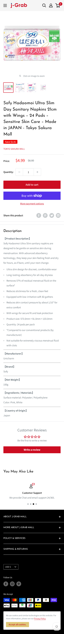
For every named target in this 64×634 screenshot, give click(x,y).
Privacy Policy (40, 618)
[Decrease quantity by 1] (19, 172)
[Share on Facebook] (38, 215)
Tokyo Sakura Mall (14, 148)
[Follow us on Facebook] (5, 583)
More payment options (32, 203)
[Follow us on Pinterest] (18, 583)
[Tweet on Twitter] (51, 215)
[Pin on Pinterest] (45, 215)
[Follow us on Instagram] (12, 583)
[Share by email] (58, 215)
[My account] (51, 5)
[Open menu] (5, 5)
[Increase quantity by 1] (37, 172)
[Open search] (44, 5)
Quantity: (8, 172)
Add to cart (32, 184)
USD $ (8, 566)
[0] (58, 5)
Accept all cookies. (17, 624)
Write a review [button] (32, 450)
